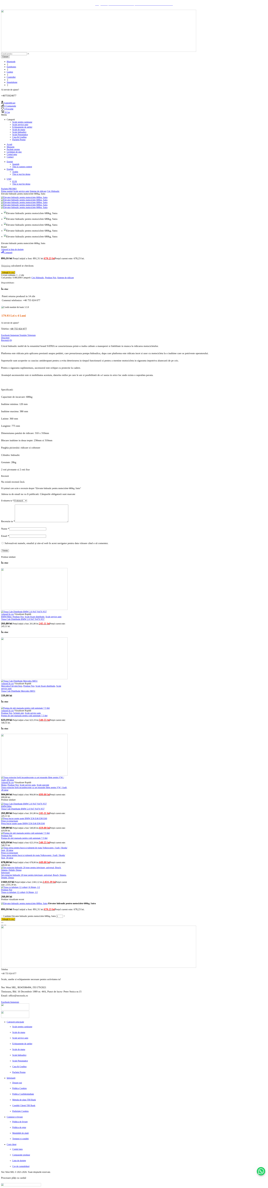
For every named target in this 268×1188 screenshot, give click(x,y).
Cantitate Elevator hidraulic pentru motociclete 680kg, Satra (29, 916)
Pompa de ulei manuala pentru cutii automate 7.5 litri (24, 715)
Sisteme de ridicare (38, 191)
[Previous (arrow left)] (2, 925)
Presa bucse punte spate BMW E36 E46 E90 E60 (23, 823)
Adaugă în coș (8, 919)
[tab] (134, 338)
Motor (3, 785)
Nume (5, 528)
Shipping (6, 265)
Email (5, 536)
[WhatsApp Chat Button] (261, 1171)
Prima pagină (7, 191)
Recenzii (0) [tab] (6, 340)
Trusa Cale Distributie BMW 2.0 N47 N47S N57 (23, 619)
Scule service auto (21, 191)
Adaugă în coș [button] (7, 614)
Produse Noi (50, 277)
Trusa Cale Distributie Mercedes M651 (18, 691)
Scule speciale (43, 785)
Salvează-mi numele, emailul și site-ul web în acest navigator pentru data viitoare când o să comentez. (56, 543)
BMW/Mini (6, 616)
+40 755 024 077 (18, 328)
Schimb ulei (18, 713)
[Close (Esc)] (2, 922)
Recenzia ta (8, 521)
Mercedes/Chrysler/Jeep (11, 686)
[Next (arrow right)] (5, 925)
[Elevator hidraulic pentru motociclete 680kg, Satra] (24, 903)
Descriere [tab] (5, 338)
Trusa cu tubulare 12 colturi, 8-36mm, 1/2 (19, 892)
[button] (8, 103)
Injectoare (5, 872)
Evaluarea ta (7, 500)
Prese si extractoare (9, 821)
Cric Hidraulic (53, 191)
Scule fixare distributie (34, 616)
